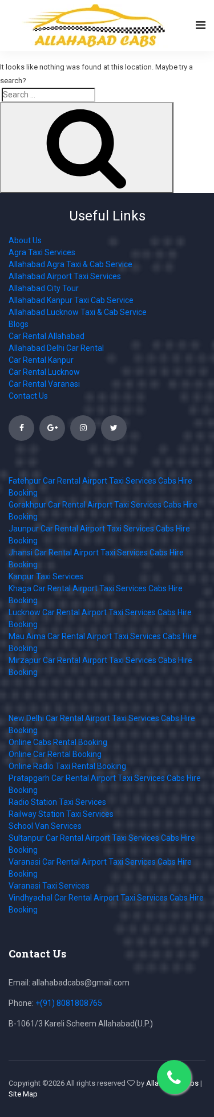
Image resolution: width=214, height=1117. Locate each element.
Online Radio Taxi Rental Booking (67, 766)
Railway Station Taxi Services (61, 814)
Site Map (23, 1094)
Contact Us (28, 395)
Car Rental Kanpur (41, 360)
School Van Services (45, 825)
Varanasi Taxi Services (49, 885)
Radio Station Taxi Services (57, 802)
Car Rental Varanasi (44, 383)
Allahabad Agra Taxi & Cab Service (70, 264)
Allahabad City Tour (44, 288)
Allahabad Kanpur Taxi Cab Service (71, 300)
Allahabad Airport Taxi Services (65, 276)
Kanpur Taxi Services (46, 576)
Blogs (19, 324)
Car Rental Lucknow (44, 372)
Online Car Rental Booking (55, 754)
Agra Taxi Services (42, 252)
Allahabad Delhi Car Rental (56, 348)
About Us (25, 240)
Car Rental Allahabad (46, 336)
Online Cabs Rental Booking (58, 742)
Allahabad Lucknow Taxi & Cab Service (78, 312)
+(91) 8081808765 (68, 1003)
